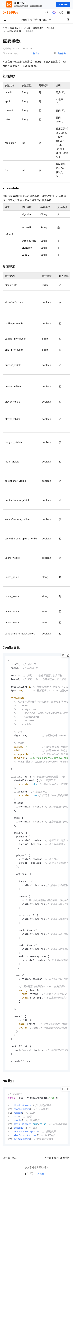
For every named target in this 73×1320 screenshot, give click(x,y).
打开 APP (63, 4)
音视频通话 (38, 27)
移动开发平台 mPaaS (20, 27)
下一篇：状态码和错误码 (57, 1157)
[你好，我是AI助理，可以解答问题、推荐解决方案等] (54, 12)
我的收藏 (62, 53)
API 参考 (50, 27)
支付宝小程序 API (14, 31)
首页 (5, 28)
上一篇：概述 (10, 1157)
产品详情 (35, 53)
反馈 (42, 1173)
